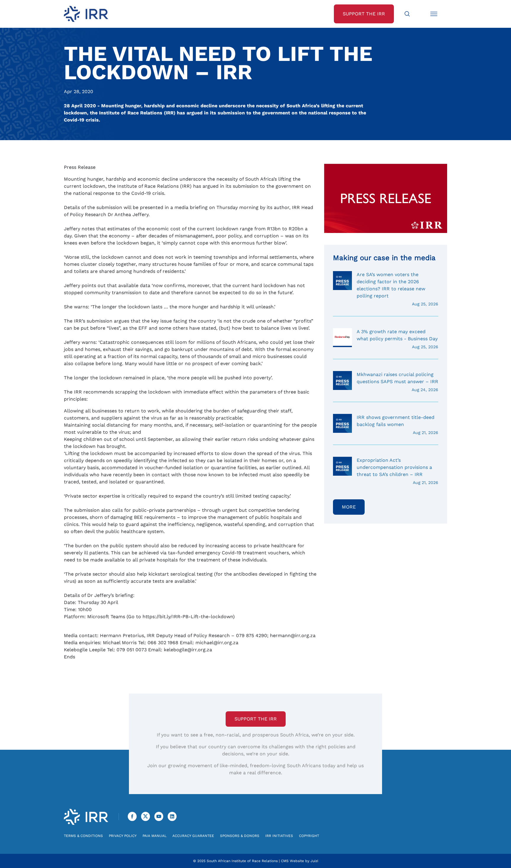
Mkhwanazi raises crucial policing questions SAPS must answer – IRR (397, 382)
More (349, 507)
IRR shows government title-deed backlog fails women (397, 424)
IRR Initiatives (279, 836)
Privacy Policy (123, 836)
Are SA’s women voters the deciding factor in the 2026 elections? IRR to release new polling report (397, 289)
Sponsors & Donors (239, 836)
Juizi (314, 861)
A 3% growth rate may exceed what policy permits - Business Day (397, 339)
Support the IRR (256, 719)
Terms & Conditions (83, 836)
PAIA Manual (154, 836)
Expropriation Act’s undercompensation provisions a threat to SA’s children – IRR (397, 471)
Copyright (309, 836)
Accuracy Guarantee (193, 836)
